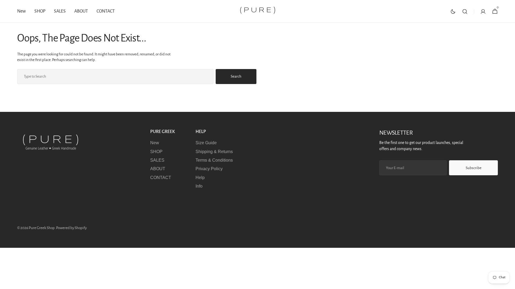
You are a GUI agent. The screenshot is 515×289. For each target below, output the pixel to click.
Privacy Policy (209, 168)
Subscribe (473, 168)
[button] (465, 11)
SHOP (156, 151)
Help (200, 177)
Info (199, 186)
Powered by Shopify (71, 228)
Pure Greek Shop (42, 228)
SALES (157, 160)
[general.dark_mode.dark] (453, 11)
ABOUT (157, 168)
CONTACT (160, 177)
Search (236, 76)
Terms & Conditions (214, 160)
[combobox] (115, 76)
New (154, 142)
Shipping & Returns (214, 151)
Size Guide (206, 142)
